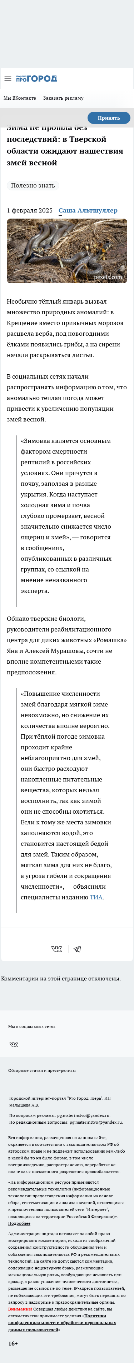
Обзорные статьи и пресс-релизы (42, 1070)
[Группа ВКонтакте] (13, 1045)
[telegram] (80, 949)
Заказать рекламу (63, 98)
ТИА (96, 897)
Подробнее (19, 1223)
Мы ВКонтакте (20, 98)
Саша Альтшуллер (88, 210)
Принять (109, 118)
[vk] (57, 949)
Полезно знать (33, 185)
